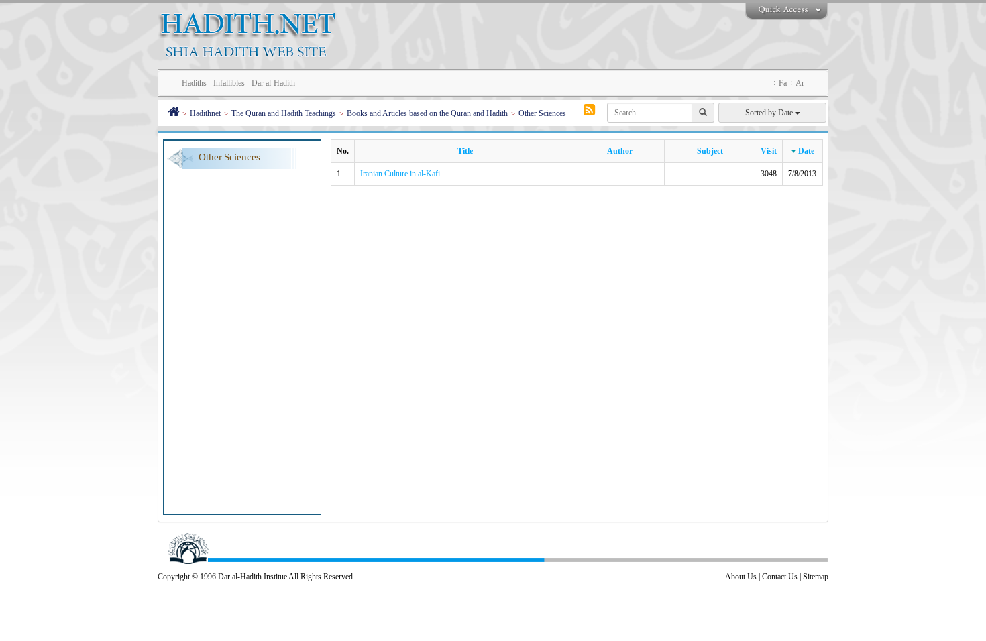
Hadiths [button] (194, 83)
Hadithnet (205, 113)
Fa (783, 83)
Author (620, 151)
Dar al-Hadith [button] (273, 83)
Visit (769, 151)
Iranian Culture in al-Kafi (400, 173)
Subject (710, 151)
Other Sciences (542, 113)
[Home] (173, 113)
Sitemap (815, 576)
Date (806, 151)
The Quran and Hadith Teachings (283, 113)
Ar (800, 83)
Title (465, 151)
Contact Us (780, 576)
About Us (741, 576)
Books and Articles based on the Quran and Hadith (427, 113)
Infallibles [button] (229, 83)
